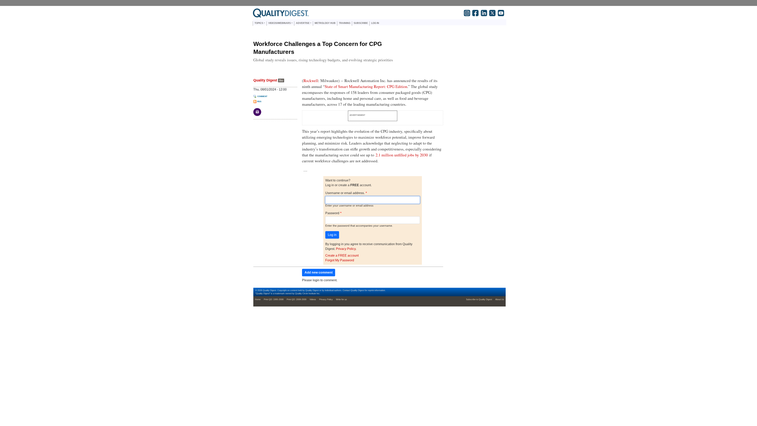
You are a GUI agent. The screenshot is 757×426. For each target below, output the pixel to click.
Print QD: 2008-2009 (296, 299)
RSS (259, 101)
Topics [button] (259, 23)
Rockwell (310, 80)
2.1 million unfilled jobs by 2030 (402, 155)
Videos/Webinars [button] (279, 23)
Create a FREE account (342, 255)
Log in (375, 23)
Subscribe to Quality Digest (479, 299)
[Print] (257, 111)
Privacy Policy (346, 248)
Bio (281, 80)
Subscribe (361, 23)
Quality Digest (265, 80)
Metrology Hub (325, 23)
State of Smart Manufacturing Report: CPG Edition (366, 86)
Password (332, 213)
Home (258, 299)
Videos (313, 299)
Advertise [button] (303, 23)
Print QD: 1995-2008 (273, 299)
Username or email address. (345, 193)
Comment (262, 96)
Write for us (341, 299)
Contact (346, 290)
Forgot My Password (339, 260)
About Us (499, 299)
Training (344, 23)
